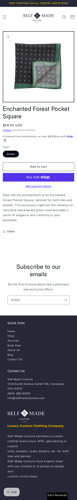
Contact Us (14, 359)
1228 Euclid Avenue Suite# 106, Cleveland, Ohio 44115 (35, 386)
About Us (13, 350)
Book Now (14, 345)
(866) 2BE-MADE (18, 393)
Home (11, 331)
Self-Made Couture (20, 379)
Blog (10, 354)
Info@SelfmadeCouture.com (26, 398)
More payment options (38, 186)
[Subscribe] (65, 300)
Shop (10, 335)
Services (13, 340)
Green (11, 154)
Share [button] (11, 231)
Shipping (7, 130)
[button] (5, 17)
